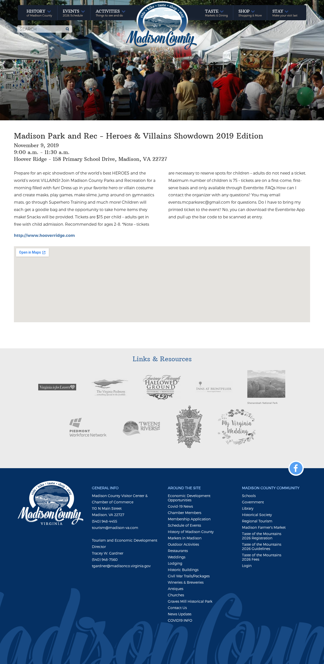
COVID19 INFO (180, 620)
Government (253, 502)
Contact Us (177, 607)
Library (247, 508)
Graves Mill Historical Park (190, 601)
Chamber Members (184, 512)
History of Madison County (191, 531)
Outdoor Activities (183, 544)
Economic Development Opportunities (189, 498)
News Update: (180, 614)
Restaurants (178, 550)
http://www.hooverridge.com (44, 235)
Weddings (176, 557)
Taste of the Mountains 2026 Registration (261, 536)
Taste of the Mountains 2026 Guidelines (261, 546)
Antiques (175, 588)
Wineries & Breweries (186, 582)
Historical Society (257, 515)
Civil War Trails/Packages (189, 576)
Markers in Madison (184, 538)
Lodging (175, 563)
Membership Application (189, 519)
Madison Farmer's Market (264, 527)
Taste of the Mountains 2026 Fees (261, 557)
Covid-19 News (180, 506)
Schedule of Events (184, 525)
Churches (176, 595)
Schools (249, 496)
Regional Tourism (257, 521)
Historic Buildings (183, 569)
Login (247, 565)
